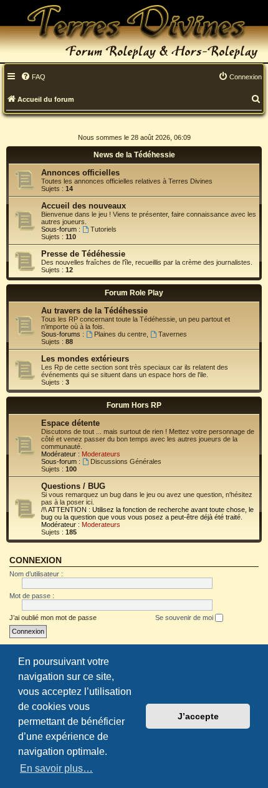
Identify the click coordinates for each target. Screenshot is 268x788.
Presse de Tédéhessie (83, 254)
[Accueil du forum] (134, 31)
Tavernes (172, 334)
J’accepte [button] (198, 716)
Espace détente (70, 423)
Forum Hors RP (134, 405)
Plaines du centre (120, 334)
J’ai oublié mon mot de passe (53, 617)
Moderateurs (101, 454)
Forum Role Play (134, 292)
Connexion (35, 560)
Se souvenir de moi (185, 617)
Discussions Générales (125, 461)
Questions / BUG (73, 486)
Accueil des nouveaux (83, 205)
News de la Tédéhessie (134, 154)
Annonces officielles (80, 172)
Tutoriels (103, 229)
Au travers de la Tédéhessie (94, 310)
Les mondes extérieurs (85, 358)
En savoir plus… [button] (56, 768)
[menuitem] (33, 77)
